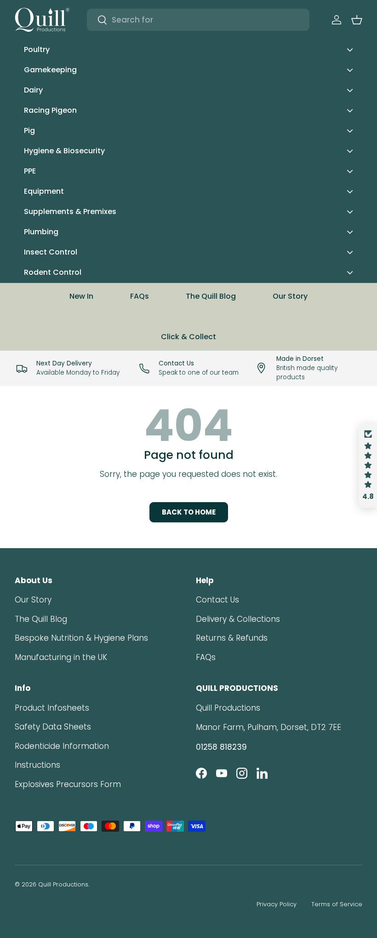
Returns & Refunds (232, 637)
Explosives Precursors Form (68, 784)
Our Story (290, 296)
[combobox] (198, 20)
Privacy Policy (277, 904)
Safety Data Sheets (53, 726)
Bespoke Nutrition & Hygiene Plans (81, 637)
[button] (357, 20)
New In (81, 296)
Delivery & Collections (238, 619)
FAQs (139, 296)
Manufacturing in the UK (61, 657)
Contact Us (217, 599)
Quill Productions (63, 884)
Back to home (189, 512)
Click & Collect (188, 336)
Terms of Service (336, 904)
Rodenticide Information (62, 746)
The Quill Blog (211, 296)
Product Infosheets (52, 707)
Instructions (37, 764)
